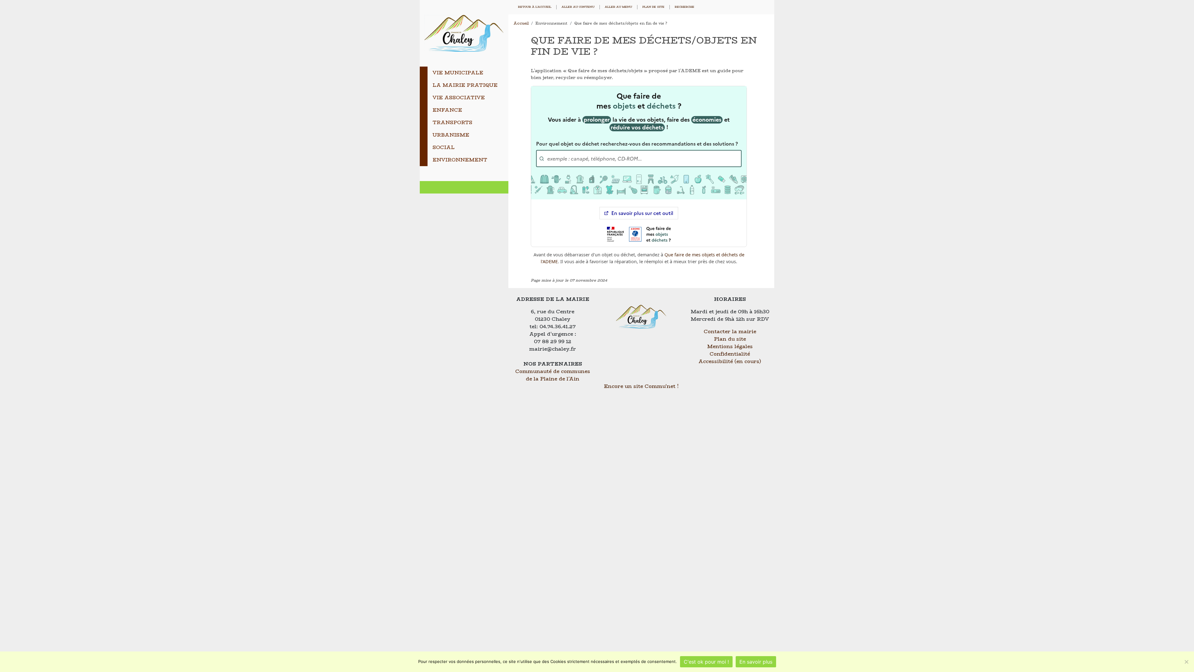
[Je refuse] (1186, 662)
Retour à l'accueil (534, 7)
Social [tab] (444, 147)
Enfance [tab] (447, 110)
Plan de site (653, 7)
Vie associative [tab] (459, 97)
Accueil (521, 23)
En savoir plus (755, 662)
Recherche (684, 7)
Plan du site (730, 339)
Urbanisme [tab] (451, 135)
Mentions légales (730, 346)
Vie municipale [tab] (458, 73)
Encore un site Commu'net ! (641, 386)
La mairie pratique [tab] (465, 85)
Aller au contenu (578, 7)
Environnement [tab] (460, 160)
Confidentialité (730, 354)
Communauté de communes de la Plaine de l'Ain (552, 375)
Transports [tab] (452, 122)
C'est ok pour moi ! (706, 662)
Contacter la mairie (730, 331)
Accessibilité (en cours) (729, 361)
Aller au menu (618, 7)
